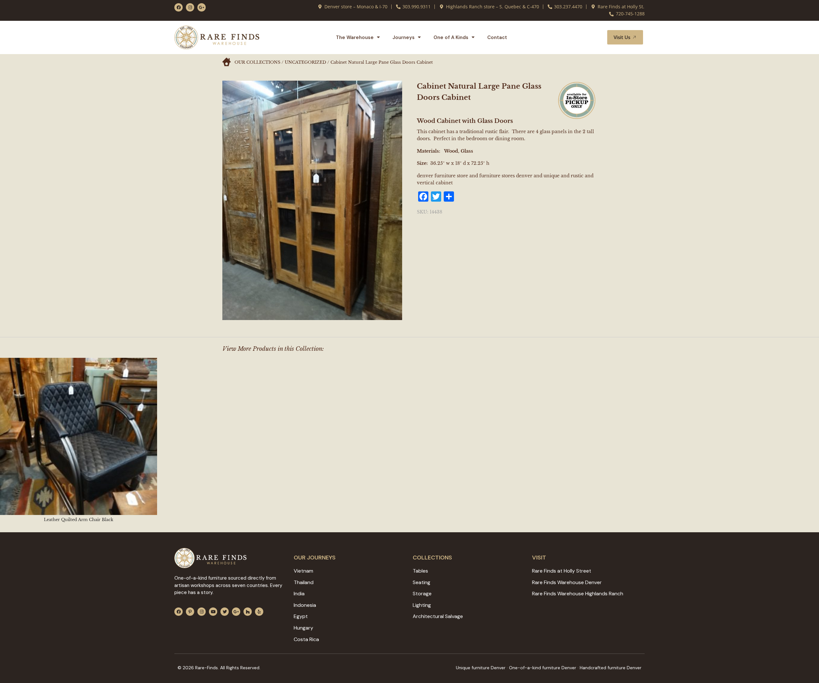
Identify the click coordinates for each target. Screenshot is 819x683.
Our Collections (257, 62)
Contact (497, 37)
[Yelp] (259, 611)
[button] (595, 37)
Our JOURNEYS (315, 557)
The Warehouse (355, 37)
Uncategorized (305, 62)
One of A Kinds (450, 37)
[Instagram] (190, 7)
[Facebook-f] (178, 7)
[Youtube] (213, 611)
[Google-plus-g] (201, 7)
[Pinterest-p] (190, 611)
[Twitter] (224, 611)
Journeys (404, 37)
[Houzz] (247, 611)
